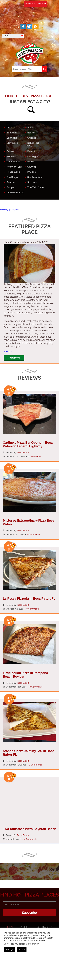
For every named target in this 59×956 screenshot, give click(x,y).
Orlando (31, 166)
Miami (30, 161)
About (25, 926)
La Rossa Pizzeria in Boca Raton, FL (29, 598)
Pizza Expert (23, 452)
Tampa (10, 187)
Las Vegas (32, 156)
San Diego (12, 177)
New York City (14, 166)
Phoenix (31, 172)
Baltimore (12, 132)
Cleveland (12, 143)
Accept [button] (22, 949)
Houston (11, 156)
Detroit (31, 151)
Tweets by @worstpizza (9, 210)
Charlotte (12, 137)
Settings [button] (9, 949)
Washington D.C (15, 192)
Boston (31, 132)
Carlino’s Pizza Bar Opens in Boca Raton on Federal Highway (28, 444)
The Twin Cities (35, 187)
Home (10, 926)
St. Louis (32, 182)
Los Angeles (13, 161)
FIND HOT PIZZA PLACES (35, 4)
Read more (14, 357)
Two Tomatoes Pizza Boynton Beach (29, 829)
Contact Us (45, 926)
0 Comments (34, 456)
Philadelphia (13, 172)
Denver (11, 151)
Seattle (11, 182)
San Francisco (35, 177)
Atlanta (11, 127)
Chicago (31, 137)
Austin (30, 127)
